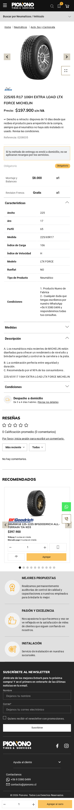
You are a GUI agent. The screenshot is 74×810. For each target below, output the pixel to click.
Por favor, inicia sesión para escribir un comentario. (33, 438)
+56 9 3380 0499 (21, 779)
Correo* (7, 704)
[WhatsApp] (66, 506)
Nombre (7, 690)
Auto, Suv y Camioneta (43, 27)
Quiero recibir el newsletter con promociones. (36, 718)
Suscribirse (37, 727)
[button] (37, 57)
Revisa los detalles (48, 402)
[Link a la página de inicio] (8, 27)
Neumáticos (20, 27)
